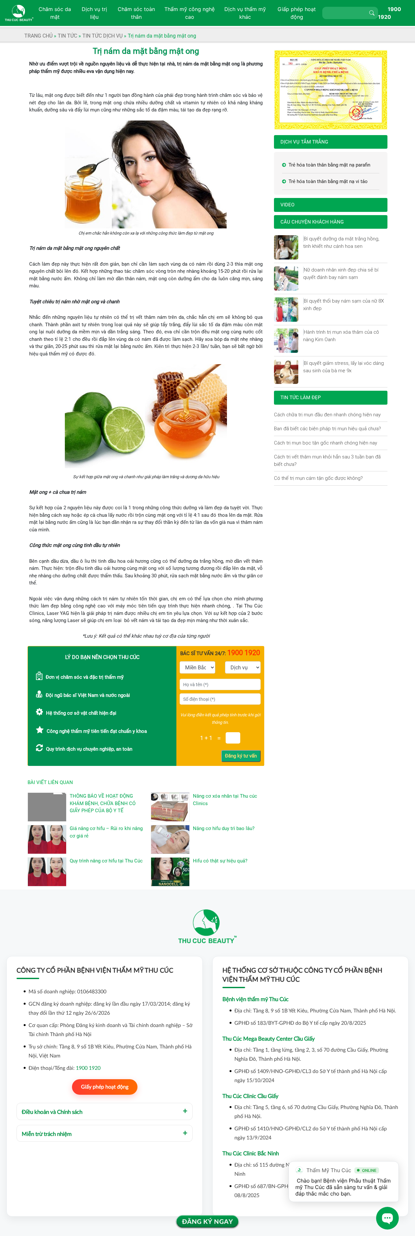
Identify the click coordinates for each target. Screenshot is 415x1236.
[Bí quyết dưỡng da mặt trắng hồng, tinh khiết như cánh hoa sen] (303, 239)
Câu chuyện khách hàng (312, 222)
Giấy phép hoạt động (104, 1087)
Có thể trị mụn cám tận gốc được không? (318, 478)
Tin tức (67, 36)
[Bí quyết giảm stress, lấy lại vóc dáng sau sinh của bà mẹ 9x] (303, 363)
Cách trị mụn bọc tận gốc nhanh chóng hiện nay (325, 443)
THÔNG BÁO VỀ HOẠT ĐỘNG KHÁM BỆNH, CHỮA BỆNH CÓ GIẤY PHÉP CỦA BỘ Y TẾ (103, 803)
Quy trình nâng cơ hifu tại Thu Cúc (106, 861)
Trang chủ (38, 36)
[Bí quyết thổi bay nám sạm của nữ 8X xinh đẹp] (303, 301)
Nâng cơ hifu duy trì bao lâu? (224, 828)
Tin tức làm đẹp (300, 397)
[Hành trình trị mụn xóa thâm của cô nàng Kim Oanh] (303, 332)
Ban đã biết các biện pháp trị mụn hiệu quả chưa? (327, 428)
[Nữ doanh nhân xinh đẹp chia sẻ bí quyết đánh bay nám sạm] (303, 270)
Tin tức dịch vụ (102, 36)
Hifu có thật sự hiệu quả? (220, 861)
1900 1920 (88, 1068)
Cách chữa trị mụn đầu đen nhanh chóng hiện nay (327, 414)
